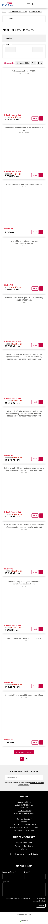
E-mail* (27, 872)
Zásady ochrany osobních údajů (24, 854)
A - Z (33, 63)
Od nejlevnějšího (23, 63)
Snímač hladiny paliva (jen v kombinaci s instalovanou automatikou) (24, 583)
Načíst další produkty (24, 752)
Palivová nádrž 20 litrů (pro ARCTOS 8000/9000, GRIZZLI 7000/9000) (24, 299)
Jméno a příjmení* (9, 872)
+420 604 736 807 (24, 810)
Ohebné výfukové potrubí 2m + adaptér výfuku (24, 696)
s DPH (16, 120)
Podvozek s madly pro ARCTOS (24, 72)
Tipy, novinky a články (24, 846)
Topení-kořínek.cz (24, 843)
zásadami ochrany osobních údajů (31, 784)
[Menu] (28, 4)
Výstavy (24, 849)
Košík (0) (38, 4)
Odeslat (41, 777)
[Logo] (7, 4)
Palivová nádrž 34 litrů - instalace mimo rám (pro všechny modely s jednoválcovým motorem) (24, 470)
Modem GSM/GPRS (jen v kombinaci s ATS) (24, 639)
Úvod (4, 12)
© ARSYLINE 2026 (24, 915)
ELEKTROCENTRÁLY (35, 12)
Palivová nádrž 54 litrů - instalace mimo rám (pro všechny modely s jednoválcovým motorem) (24, 527)
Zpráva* (5, 881)
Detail (35, 118)
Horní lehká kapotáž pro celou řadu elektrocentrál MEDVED (24, 243)
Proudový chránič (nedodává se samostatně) (24, 185)
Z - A (40, 63)
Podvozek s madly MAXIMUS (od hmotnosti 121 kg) (24, 129)
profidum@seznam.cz (24, 813)
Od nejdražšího (9, 63)
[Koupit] (41, 118)
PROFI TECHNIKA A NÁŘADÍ (18, 12)
